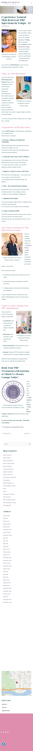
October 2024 (6, 563)
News (4, 491)
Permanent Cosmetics (9, 494)
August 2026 (6, 516)
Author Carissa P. (7, 455)
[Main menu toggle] (31, 3)
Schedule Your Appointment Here (14, 427)
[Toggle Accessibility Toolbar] (3, 744)
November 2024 (7, 560)
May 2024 (5, 574)
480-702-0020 (11, 644)
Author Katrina (7, 458)
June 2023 (5, 597)
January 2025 (6, 555)
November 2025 (7, 530)
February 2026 (7, 524)
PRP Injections (5, 26)
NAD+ (4, 489)
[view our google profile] (6, 732)
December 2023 (7, 588)
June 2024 (5, 572)
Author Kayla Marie (8, 461)
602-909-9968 (11, 647)
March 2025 (6, 549)
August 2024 (6, 569)
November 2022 (7, 602)
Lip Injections (6, 480)
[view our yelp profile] (8, 732)
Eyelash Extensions (8, 472)
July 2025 (5, 538)
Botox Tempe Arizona (8, 463)
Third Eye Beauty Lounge (9, 503)
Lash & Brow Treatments (9, 477)
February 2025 (6, 552)
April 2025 (5, 546)
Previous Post (6, 434)
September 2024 (7, 566)
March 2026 (6, 521)
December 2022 (7, 600)
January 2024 (6, 586)
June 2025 (5, 541)
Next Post (27, 434)
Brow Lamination (7, 466)
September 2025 (7, 535)
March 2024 (6, 580)
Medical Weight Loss (8, 483)
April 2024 (5, 577)
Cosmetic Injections (8, 469)
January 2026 (6, 527)
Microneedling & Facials (9, 486)
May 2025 (5, 544)
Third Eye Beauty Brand (9, 500)
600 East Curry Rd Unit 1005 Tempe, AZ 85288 (12, 639)
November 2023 (7, 591)
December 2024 (7, 558)
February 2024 (6, 583)
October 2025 (6, 532)
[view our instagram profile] (4, 732)
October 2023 (6, 594)
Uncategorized (7, 505)
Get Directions (5, 651)
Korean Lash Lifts (7, 475)
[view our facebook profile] (1, 732)
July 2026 (5, 518)
